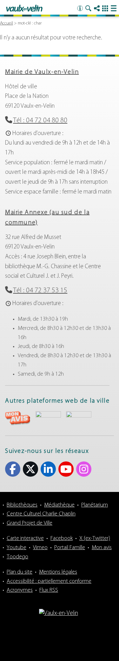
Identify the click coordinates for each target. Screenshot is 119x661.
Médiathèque (59, 505)
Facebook (12, 469)
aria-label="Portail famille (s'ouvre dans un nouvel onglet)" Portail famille (78, 417)
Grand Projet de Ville (29, 523)
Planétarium (94, 505)
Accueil (6, 23)
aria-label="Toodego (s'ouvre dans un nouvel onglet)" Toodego (48, 417)
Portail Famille (69, 548)
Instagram (83, 469)
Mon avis (102, 548)
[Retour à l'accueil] (24, 8)
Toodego (17, 557)
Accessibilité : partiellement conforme (49, 581)
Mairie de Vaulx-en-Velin (42, 72)
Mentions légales (58, 572)
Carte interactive (25, 539)
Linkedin (48, 469)
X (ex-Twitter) (30, 469)
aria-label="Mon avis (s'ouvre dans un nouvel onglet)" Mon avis (17, 418)
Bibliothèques (22, 505)
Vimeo (40, 548)
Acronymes (20, 590)
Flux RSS (48, 590)
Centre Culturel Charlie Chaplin (41, 514)
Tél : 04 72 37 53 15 (40, 290)
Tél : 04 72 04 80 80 (40, 120)
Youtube (66, 469)
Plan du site (19, 572)
